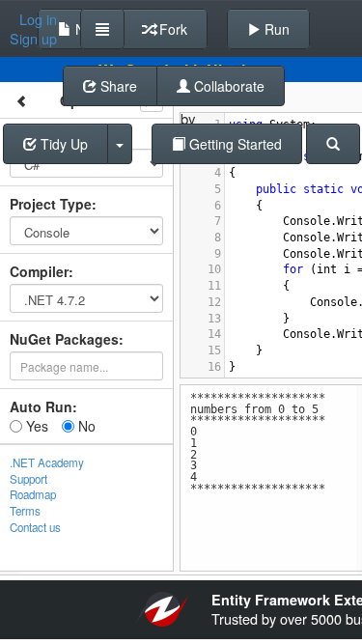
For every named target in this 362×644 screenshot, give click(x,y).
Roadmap (33, 494)
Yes (35, 425)
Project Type (51, 203)
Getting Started (233, 144)
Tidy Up (62, 144)
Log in (38, 19)
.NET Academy (47, 462)
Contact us (35, 527)
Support (28, 479)
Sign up (33, 38)
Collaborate (227, 86)
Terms (25, 510)
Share (117, 86)
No (85, 425)
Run (275, 29)
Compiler (39, 271)
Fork (171, 29)
